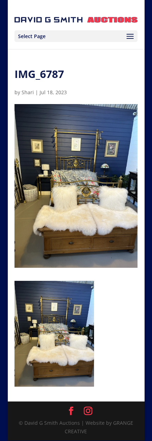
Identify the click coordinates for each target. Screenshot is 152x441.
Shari (28, 92)
